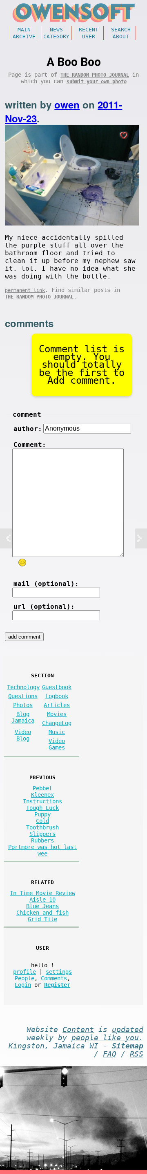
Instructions (42, 801)
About (121, 36)
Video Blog (23, 735)
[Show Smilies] (22, 562)
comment (27, 414)
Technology (23, 687)
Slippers (42, 834)
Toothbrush (42, 827)
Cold (42, 821)
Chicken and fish (42, 912)
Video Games (57, 744)
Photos (23, 705)
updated (127, 1030)
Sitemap (127, 1046)
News (56, 30)
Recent (88, 30)
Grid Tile (42, 919)
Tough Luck (42, 808)
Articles (57, 705)
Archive (24, 36)
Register (57, 985)
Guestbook (56, 687)
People (24, 978)
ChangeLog (56, 723)
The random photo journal (94, 75)
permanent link (25, 290)
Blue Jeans (42, 906)
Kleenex (42, 795)
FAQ (109, 1054)
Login (23, 985)
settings (59, 971)
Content (78, 1030)
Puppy (42, 814)
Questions (23, 696)
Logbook (56, 696)
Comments (54, 978)
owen (67, 104)
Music (57, 732)
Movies (57, 714)
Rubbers (42, 840)
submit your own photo (97, 81)
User (88, 36)
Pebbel (42, 788)
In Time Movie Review (42, 893)
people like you (105, 1038)
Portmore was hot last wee (42, 850)
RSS (136, 1054)
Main (24, 30)
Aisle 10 (42, 899)
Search (121, 30)
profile (24, 971)
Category (56, 36)
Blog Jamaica (22, 717)
